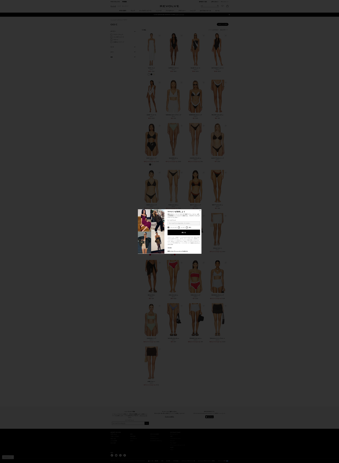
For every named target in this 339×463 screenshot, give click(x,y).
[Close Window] (200, 210)
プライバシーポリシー (194, 241)
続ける (184, 232)
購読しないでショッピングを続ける (178, 251)
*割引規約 (170, 247)
